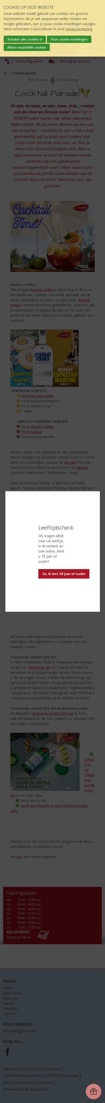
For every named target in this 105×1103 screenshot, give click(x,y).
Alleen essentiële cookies (26, 47)
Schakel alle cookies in (24, 39)
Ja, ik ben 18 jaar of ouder (63, 574)
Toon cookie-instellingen (69, 39)
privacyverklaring (79, 29)
